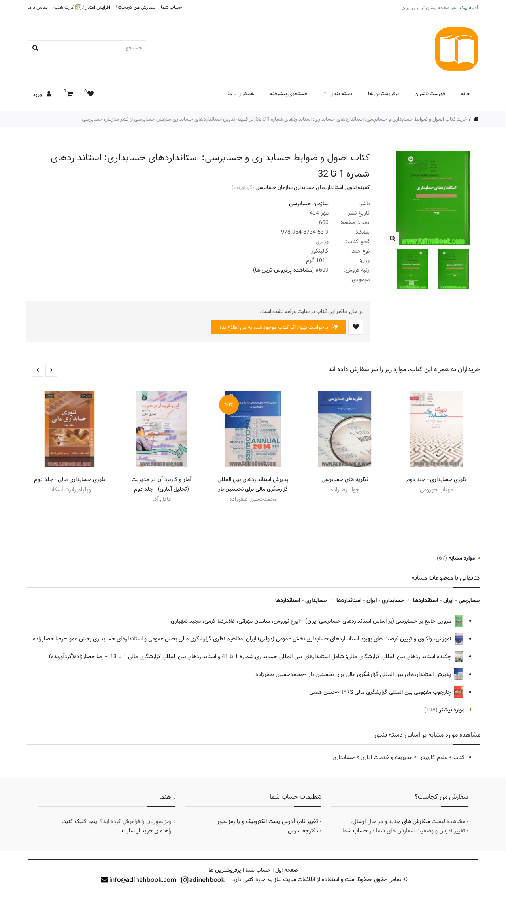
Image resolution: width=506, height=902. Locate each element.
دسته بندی (341, 93)
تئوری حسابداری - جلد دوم (436, 479)
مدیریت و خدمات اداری (386, 757)
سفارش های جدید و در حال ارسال (391, 821)
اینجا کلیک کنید (80, 821)
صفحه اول (286, 870)
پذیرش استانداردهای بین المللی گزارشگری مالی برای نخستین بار (253, 484)
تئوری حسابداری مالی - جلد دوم (70, 479)
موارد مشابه (462, 558)
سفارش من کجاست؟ (135, 7)
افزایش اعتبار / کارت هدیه (81, 7)
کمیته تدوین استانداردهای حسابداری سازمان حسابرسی (312, 187)
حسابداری (343, 757)
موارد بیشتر (451, 710)
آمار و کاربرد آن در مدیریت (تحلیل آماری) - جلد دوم (161, 484)
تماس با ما (38, 7)
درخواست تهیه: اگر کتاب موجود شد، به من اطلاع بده (274, 327)
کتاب (458, 757)
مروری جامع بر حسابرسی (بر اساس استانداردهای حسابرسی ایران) (379, 621)
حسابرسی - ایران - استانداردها (446, 600)
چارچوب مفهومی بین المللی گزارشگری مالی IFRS (397, 692)
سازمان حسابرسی (309, 203)
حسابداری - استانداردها (301, 600)
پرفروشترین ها (383, 93)
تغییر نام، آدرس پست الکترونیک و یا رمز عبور (267, 821)
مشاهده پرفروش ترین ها (283, 270)
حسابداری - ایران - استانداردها (370, 600)
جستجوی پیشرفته (289, 93)
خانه (465, 93)
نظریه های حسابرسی (344, 479)
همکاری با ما (241, 93)
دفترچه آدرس (303, 831)
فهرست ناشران (430, 93)
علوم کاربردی (432, 757)
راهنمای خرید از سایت (147, 831)
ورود (38, 94)
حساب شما (171, 7)
